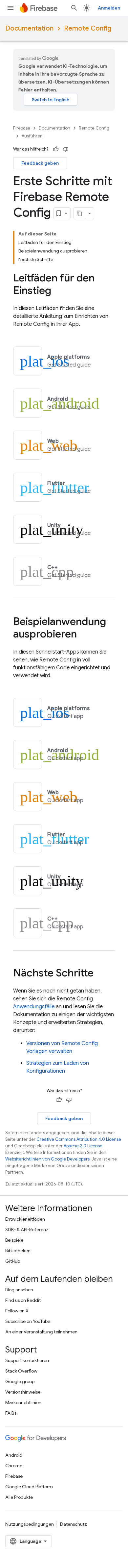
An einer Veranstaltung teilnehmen (41, 1332)
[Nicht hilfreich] (66, 149)
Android (13, 1455)
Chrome (13, 1466)
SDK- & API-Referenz (27, 1229)
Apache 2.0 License (83, 1146)
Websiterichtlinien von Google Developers (47, 1159)
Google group (19, 1381)
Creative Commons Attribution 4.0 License (78, 1139)
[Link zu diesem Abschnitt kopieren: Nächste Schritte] (100, 974)
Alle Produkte (19, 1497)
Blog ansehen (19, 1290)
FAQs (10, 1413)
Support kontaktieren (27, 1360)
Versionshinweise (22, 1392)
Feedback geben (40, 163)
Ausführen (32, 136)
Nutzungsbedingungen (29, 1524)
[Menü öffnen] (10, 8)
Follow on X (17, 1311)
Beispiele (14, 1240)
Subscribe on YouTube (27, 1321)
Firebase (21, 128)
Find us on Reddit (23, 1300)
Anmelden (109, 8)
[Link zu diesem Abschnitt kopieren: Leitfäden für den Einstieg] (57, 291)
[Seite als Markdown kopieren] (79, 213)
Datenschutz (73, 1524)
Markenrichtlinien (23, 1402)
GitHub (12, 1261)
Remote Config (87, 28)
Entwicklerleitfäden (25, 1219)
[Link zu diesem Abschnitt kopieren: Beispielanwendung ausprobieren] (83, 635)
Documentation (29, 28)
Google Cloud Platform (29, 1487)
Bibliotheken (18, 1251)
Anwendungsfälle (33, 1006)
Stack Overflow (21, 1371)
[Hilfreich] (56, 149)
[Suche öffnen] (74, 8)
